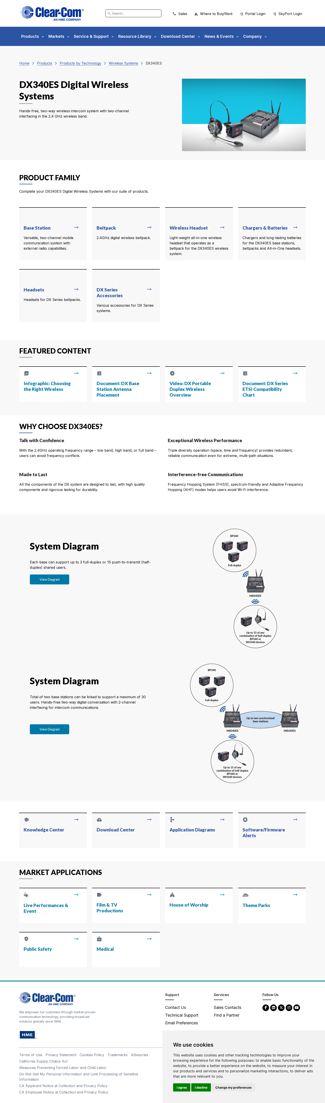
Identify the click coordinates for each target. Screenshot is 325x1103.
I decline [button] (201, 1087)
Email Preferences (181, 1023)
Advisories (139, 1055)
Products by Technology (80, 63)
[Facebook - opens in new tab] (265, 1007)
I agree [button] (182, 1087)
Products (44, 63)
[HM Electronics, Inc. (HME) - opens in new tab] (28, 1034)
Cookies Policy (92, 1055)
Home (24, 63)
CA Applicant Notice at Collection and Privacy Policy (63, 1086)
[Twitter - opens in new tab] (281, 1007)
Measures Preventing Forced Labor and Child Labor (63, 1067)
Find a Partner (226, 1015)
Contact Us (175, 1007)
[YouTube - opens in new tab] (296, 1007)
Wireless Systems (123, 63)
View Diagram (50, 579)
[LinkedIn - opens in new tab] (273, 1007)
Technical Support (181, 1015)
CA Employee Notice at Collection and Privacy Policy (63, 1092)
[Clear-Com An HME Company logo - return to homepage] (47, 998)
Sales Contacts (227, 1007)
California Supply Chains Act (43, 1061)
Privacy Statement (61, 1055)
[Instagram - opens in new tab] (289, 1007)
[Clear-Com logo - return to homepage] (52, 13)
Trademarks (117, 1055)
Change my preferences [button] (233, 1087)
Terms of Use (30, 1055)
